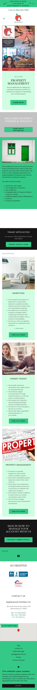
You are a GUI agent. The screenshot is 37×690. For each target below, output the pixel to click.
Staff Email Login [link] (18, 651)
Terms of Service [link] (19, 660)
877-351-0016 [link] (17, 617)
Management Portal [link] (18, 654)
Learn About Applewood (18, 129)
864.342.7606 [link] (22, 10)
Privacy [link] (18, 657)
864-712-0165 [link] (16, 613)
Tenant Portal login (18, 244)
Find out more (18, 335)
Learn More (18, 102)
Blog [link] (18, 645)
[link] (18, 18)
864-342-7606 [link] (16, 615)
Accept (18, 685)
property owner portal (18, 540)
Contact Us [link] (19, 648)
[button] (4, 18)
